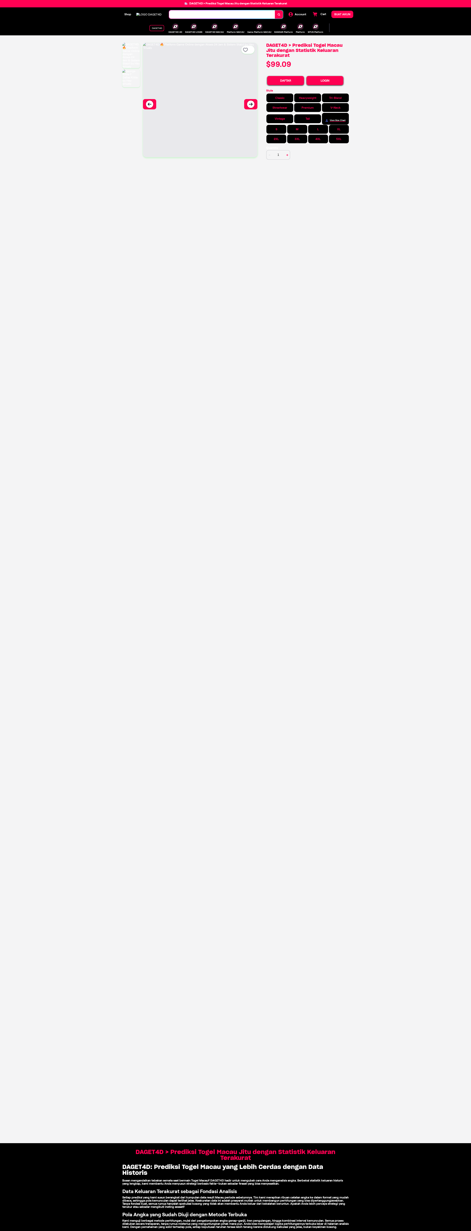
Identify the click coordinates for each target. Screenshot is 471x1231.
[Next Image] (250, 104)
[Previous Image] (149, 104)
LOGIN (325, 80)
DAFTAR (285, 80)
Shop (127, 14)
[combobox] (222, 14)
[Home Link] (149, 14)
